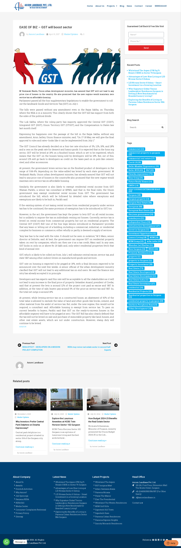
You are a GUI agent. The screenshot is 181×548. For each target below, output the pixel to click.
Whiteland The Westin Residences (111, 503)
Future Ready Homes (140, 181)
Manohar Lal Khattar (141, 245)
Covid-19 (135, 162)
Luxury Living (137, 237)
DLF (150, 170)
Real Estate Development (142, 276)
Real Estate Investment (142, 283)
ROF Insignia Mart (103, 485)
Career (148, 6)
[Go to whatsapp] (6, 542)
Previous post (28, 343)
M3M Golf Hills (102, 506)
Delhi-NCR (136, 170)
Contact (139, 6)
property (134, 256)
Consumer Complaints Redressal (31, 509)
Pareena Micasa (102, 492)
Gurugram (135, 206)
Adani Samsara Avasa (105, 489)
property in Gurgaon (140, 260)
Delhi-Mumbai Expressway (144, 166)
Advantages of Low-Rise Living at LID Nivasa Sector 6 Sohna (146, 77)
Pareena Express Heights (106, 520)
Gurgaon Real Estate (140, 202)
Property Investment (140, 264)
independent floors (139, 222)
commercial (136, 149)
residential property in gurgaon (146, 301)
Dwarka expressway (141, 174)
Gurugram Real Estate (141, 210)
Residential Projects (140, 291)
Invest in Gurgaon (139, 229)
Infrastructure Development (144, 226)
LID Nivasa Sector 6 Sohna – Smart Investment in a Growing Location (145, 83)
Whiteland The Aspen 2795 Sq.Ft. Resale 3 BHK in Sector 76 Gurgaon (144, 71)
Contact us (137, 503)
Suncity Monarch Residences (108, 523)
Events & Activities (24, 489)
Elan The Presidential (105, 499)
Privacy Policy (22, 513)
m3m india (154, 241)
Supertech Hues (102, 513)
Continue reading (24, 447)
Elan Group (136, 178)
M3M (154, 237)
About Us (99, 6)
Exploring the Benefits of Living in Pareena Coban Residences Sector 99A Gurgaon (146, 102)
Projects (111, 6)
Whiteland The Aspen (105, 482)
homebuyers (136, 218)
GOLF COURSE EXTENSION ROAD (144, 190)
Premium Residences (140, 253)
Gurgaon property (139, 199)
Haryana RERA (22, 499)
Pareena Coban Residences (107, 516)
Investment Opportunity (142, 233)
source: (23, 326)
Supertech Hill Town (104, 509)
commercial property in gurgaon (144, 154)
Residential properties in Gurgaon (145, 296)
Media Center (22, 506)
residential (136, 287)
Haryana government (141, 214)
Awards (19, 485)
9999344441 (161, 6)
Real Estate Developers (141, 272)
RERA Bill (20, 503)
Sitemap (19, 516)
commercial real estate (141, 158)
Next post (107, 343)
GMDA (133, 185)
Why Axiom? (21, 492)
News (129, 6)
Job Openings (22, 496)
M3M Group (136, 241)
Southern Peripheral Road (143, 304)
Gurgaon (135, 195)
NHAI (153, 249)
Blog (122, 6)
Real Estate (136, 268)
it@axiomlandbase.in (145, 497)
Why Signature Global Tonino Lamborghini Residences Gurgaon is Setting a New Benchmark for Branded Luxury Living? (145, 92)
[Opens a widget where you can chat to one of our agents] (171, 543)
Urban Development (140, 308)
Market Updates (71, 34)
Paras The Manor (103, 496)
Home (90, 6)
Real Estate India (138, 280)
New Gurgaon (137, 249)
